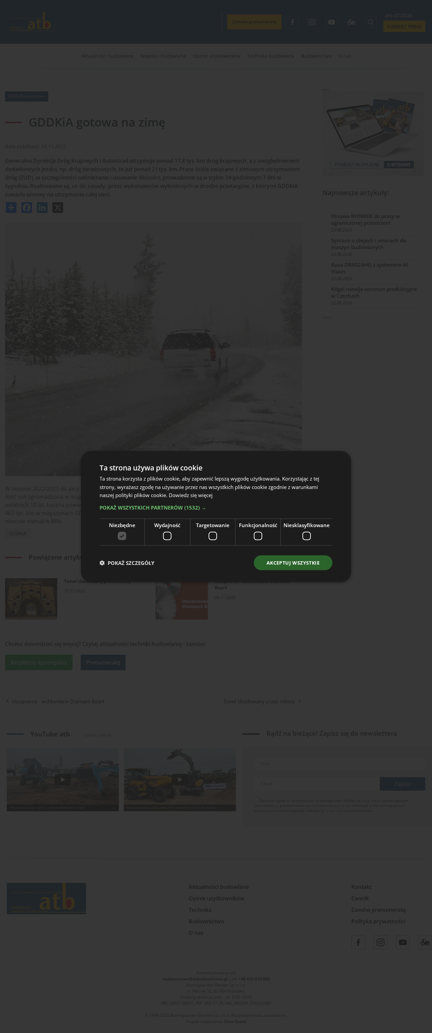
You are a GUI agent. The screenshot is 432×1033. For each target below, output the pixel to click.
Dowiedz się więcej (191, 495)
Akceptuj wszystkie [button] (293, 562)
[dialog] (216, 516)
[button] (216, 508)
